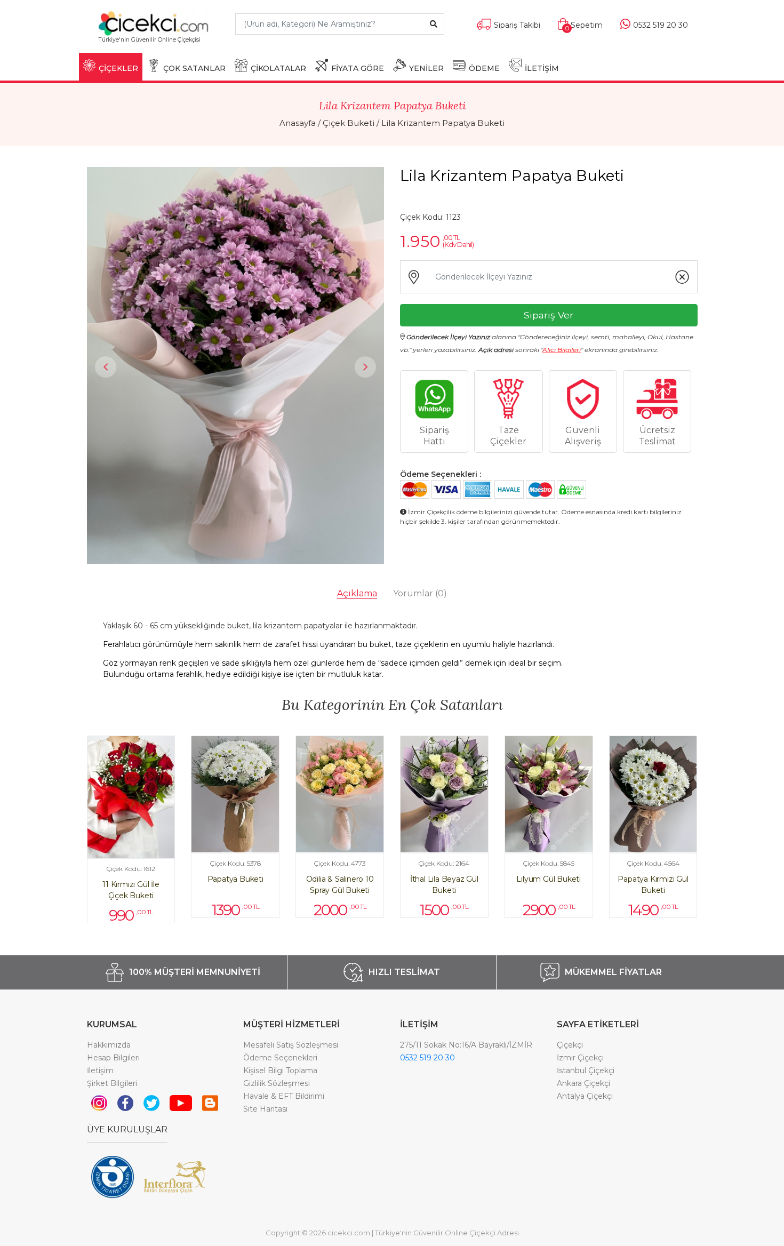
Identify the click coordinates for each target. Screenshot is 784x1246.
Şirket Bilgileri (112, 1083)
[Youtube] (181, 1102)
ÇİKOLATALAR (278, 68)
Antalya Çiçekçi (585, 1096)
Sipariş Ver (548, 315)
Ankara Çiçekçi (583, 1083)
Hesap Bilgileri (113, 1058)
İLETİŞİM (542, 68)
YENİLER (426, 68)
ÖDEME (484, 68)
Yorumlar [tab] (420, 593)
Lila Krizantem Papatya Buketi (443, 123)
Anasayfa (297, 123)
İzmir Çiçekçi (580, 1058)
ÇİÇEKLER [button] (118, 68)
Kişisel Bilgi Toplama (280, 1070)
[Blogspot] (210, 1102)
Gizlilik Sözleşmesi (276, 1083)
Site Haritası (265, 1109)
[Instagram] (99, 1102)
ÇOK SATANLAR (194, 68)
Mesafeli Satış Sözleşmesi (290, 1045)
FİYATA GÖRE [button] (357, 68)
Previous (105, 367)
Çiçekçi (570, 1045)
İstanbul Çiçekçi (585, 1070)
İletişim (100, 1070)
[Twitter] (151, 1102)
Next (365, 367)
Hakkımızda (109, 1045)
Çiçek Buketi (348, 123)
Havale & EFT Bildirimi (283, 1096)
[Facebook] (125, 1102)
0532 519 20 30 (427, 1058)
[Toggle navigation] (209, 44)
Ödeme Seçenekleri (280, 1058)
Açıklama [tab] (357, 593)
